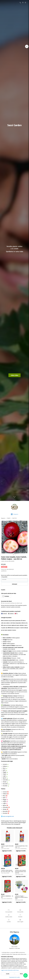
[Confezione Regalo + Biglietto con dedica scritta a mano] (21, 886)
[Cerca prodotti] (27, 46)
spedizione (3, 571)
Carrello (9, 921)
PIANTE (8, 518)
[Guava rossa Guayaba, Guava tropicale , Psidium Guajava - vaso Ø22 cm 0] (14, 537)
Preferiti (20, 916)
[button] (6, 596)
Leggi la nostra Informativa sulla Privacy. (10, 970)
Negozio (3, 518)
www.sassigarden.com (8, 816)
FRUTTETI (14, 518)
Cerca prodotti (8, 912)
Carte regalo (20, 921)
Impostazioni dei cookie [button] (14, 977)
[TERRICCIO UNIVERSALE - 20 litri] (7, 886)
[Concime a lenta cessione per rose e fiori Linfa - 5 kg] (7, 860)
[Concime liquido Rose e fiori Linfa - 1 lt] (21, 836)
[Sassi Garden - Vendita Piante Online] (14, 507)
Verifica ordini (8, 916)
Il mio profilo (20, 912)
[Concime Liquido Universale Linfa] (7, 836)
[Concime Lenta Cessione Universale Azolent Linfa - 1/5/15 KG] (21, 860)
